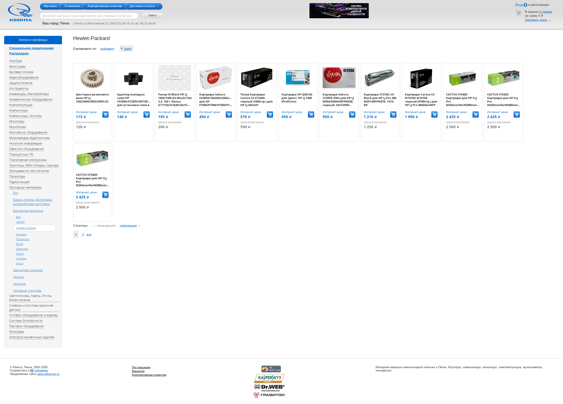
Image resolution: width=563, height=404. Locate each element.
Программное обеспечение (29, 171)
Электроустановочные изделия (31, 337)
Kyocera (21, 234)
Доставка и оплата (142, 6)
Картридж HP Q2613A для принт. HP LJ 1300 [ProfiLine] (297, 97)
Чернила (19, 284)
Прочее (18, 277)
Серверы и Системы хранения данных (31, 307)
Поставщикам (141, 367)
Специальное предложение (31, 48)
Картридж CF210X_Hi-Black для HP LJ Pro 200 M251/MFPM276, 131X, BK (380, 99)
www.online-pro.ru (48, 374)
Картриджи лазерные (28, 210)
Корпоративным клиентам (105, 6)
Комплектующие (21, 105)
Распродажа (19, 53)
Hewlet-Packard (26, 228)
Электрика (16, 331)
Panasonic (22, 239)
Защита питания (20, 83)
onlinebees (41, 370)
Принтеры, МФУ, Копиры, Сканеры (34, 165)
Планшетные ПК (21, 154)
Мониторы (16, 121)
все (89, 234)
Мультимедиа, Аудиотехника (29, 138)
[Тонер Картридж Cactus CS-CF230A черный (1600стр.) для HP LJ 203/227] (256, 89)
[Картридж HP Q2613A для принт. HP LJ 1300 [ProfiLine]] (298, 89)
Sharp (20, 254)
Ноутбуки (15, 61)
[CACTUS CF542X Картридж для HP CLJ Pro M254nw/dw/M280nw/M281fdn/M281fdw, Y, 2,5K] (503, 89)
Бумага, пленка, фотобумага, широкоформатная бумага (33, 201)
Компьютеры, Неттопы (25, 116)
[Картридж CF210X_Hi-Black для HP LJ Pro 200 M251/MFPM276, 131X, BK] (380, 89)
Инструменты (19, 88)
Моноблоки (17, 127)
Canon (20, 222)
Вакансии (138, 371)
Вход (519, 4)
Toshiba (21, 258)
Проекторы (17, 176)
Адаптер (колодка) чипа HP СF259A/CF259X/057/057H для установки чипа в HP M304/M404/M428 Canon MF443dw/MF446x (134, 104)
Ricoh (19, 244)
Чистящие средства (27, 290)
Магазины (50, 6)
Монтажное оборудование (28, 132)
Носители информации (25, 143)
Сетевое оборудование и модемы (33, 315)
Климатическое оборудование (31, 99)
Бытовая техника (21, 72)
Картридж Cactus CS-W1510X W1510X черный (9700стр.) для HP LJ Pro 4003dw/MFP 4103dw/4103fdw (421, 101)
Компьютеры (18, 110)
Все (15, 193)
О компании (72, 6)
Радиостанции (19, 182)
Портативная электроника (27, 160)
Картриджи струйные (28, 270)
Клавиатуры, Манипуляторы (29, 94)
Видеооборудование (24, 77)
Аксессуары (17, 66)
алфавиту (107, 48)
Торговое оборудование (26, 326)
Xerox (19, 263)
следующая (128, 225)
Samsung (22, 249)
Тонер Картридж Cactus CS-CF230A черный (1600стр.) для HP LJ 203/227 (256, 99)
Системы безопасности (25, 320)
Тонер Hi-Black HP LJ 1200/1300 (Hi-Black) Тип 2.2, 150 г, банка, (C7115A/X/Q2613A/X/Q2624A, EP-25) (178, 101)
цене (127, 48)
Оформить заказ (536, 20)
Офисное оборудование (26, 149)
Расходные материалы (25, 187)
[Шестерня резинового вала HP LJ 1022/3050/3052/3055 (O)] (92, 89)
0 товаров (545, 11)
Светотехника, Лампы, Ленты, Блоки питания (30, 298)
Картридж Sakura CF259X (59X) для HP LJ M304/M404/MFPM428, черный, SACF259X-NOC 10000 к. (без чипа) (339, 101)
